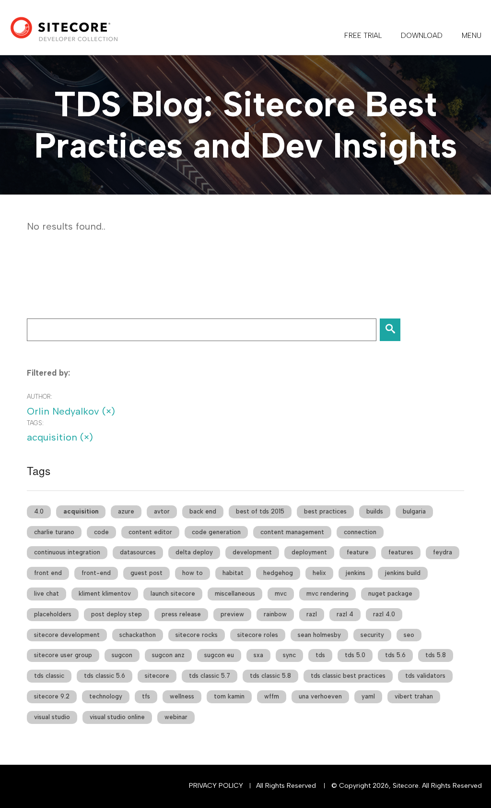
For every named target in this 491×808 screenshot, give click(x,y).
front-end (96, 572)
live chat (46, 593)
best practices (325, 511)
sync (289, 655)
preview (232, 614)
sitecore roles (257, 634)
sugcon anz (168, 655)
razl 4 (345, 614)
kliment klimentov (105, 593)
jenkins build (403, 572)
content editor (150, 532)
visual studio (52, 717)
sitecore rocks (196, 634)
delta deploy (194, 552)
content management (292, 532)
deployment (309, 552)
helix (319, 572)
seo (409, 634)
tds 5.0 (355, 655)
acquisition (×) (60, 437)
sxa (258, 655)
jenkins (355, 572)
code (101, 532)
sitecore (157, 675)
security (372, 634)
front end (48, 572)
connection (360, 532)
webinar (175, 717)
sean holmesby (319, 634)
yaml (368, 696)
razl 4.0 (384, 614)
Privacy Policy (216, 786)
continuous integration (67, 552)
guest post (146, 572)
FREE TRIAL (363, 35)
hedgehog (278, 572)
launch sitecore (173, 593)
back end (202, 511)
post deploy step (116, 614)
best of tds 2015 (260, 511)
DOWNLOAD (422, 35)
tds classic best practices (348, 675)
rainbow (275, 614)
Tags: (35, 423)
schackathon (137, 634)
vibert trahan (414, 696)
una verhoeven (320, 696)
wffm (271, 696)
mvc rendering (327, 593)
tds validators (425, 675)
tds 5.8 (435, 655)
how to (192, 572)
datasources (138, 552)
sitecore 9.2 (52, 696)
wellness (182, 696)
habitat (233, 572)
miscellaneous (235, 593)
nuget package (390, 593)
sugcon (122, 655)
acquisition (80, 511)
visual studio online (117, 717)
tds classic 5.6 (104, 675)
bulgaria (414, 511)
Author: (39, 396)
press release (181, 614)
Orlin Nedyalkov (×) (71, 411)
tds (320, 655)
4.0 (39, 511)
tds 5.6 (395, 655)
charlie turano (54, 532)
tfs (146, 696)
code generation (216, 532)
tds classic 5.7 (209, 675)
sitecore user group (63, 655)
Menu (471, 35)
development (252, 552)
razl (311, 614)
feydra (442, 552)
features (400, 552)
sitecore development (67, 634)
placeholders (52, 614)
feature (358, 552)
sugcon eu (219, 655)
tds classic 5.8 (270, 675)
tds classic (49, 675)
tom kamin (229, 696)
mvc (281, 593)
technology (105, 696)
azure (126, 511)
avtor (162, 511)
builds (374, 511)
